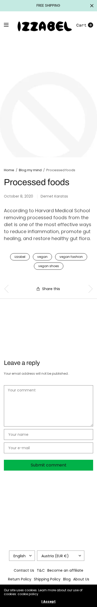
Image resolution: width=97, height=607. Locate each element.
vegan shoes (48, 266)
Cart (81, 25)
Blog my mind (30, 170)
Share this (51, 288)
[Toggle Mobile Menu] (9, 25)
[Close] (92, 6)
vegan (42, 257)
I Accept (48, 601)
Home (9, 170)
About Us (81, 579)
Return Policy (19, 579)
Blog (67, 579)
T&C (41, 570)
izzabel (19, 257)
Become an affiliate (65, 570)
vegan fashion (71, 257)
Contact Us (24, 570)
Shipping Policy (47, 579)
